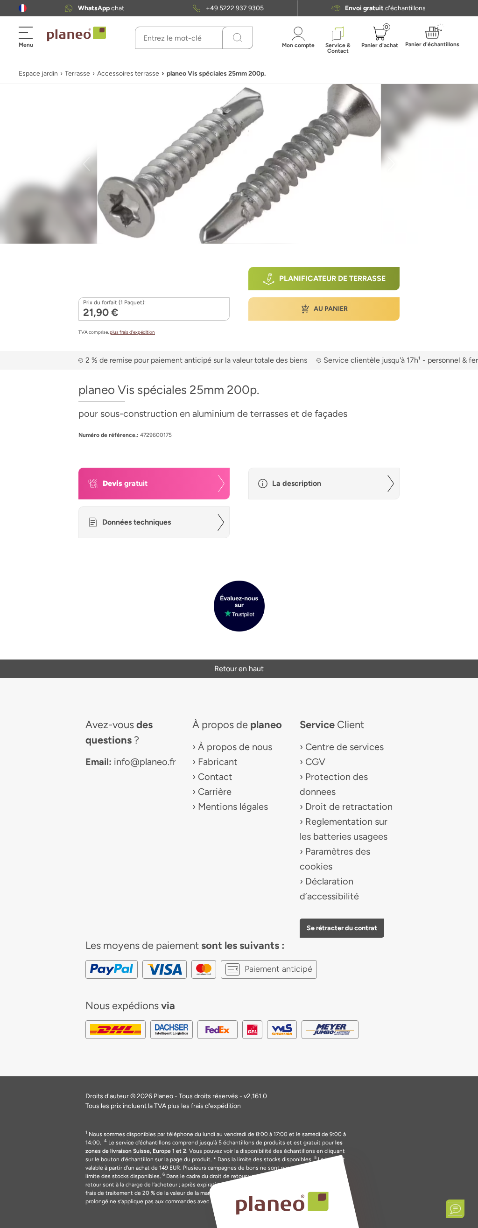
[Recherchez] (237, 37)
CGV (315, 761)
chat (101, 8)
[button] (23, 8)
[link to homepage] (76, 34)
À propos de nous (235, 746)
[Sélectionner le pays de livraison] (23, 8)
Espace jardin (38, 73)
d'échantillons (385, 8)
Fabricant (218, 761)
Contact (215, 776)
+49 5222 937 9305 (235, 8)
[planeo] (282, 1203)
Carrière (215, 791)
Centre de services (344, 746)
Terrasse (77, 73)
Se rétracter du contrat (342, 928)
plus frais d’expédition (132, 332)
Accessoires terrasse (128, 73)
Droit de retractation (349, 806)
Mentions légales (233, 806)
